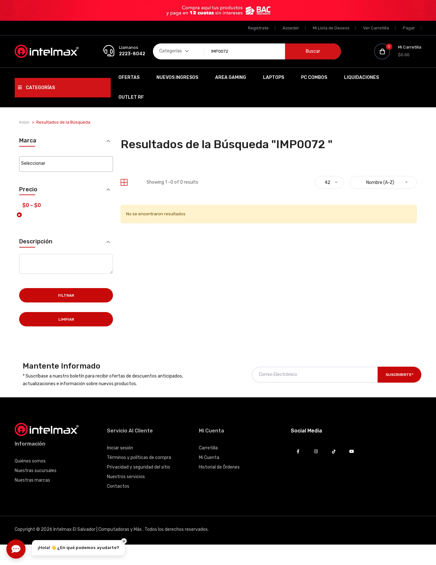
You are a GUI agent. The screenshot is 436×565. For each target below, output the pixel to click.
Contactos (118, 486)
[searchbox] (66, 163)
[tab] (124, 183)
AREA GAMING (230, 77)
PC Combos (314, 77)
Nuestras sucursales (35, 470)
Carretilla (208, 448)
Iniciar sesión (120, 448)
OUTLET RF (131, 97)
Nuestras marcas (32, 480)
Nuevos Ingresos (177, 77)
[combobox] (66, 164)
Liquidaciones (361, 77)
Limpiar (66, 319)
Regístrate (258, 28)
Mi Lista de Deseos (331, 28)
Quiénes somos (30, 461)
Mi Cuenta (209, 457)
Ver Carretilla (376, 28)
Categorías (40, 87)
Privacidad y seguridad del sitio (138, 467)
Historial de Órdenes (219, 467)
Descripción (35, 241)
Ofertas (128, 77)
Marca (27, 140)
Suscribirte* (399, 374)
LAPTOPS (273, 77)
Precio (28, 189)
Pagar (409, 28)
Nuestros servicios (126, 476)
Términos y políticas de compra (139, 457)
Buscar (313, 51)
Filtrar (66, 295)
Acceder (290, 28)
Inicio (24, 122)
